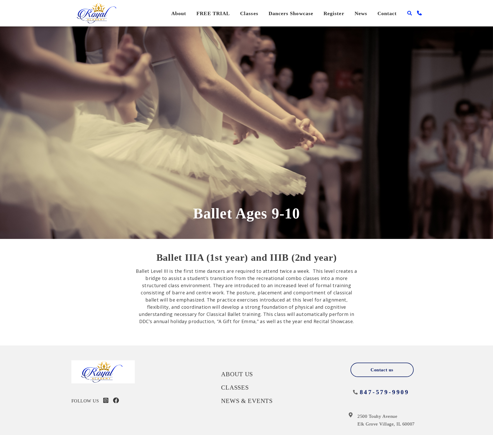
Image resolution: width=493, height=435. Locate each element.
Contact (387, 13)
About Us (237, 374)
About (178, 13)
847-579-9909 (385, 392)
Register (334, 13)
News (361, 13)
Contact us (382, 369)
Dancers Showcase (291, 13)
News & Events (246, 401)
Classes (249, 13)
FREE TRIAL (213, 13)
